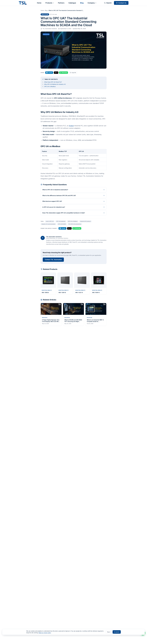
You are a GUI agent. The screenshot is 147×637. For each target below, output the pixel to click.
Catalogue (72, 3)
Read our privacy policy (45, 632)
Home (39, 3)
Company (91, 3)
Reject (108, 632)
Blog (81, 3)
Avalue (71, 126)
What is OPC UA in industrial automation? (55, 189)
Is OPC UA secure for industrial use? (53, 207)
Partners (61, 3)
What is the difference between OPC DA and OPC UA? (59, 195)
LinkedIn (50, 72)
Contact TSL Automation (53, 259)
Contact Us (122, 3)
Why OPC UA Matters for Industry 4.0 (54, 84)
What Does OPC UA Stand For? (52, 82)
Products (48, 3)
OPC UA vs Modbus (49, 86)
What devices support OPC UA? (52, 201)
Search (109, 3)
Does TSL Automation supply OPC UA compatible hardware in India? (63, 213)
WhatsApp (64, 72)
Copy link (73, 72)
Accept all (116, 632)
